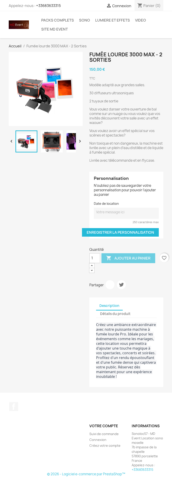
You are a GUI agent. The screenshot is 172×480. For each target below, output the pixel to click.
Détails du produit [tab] (115, 313)
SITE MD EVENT (54, 29)
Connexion (97, 440)
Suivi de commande (104, 434)
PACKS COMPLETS (57, 20)
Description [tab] (109, 305)
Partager (109, 284)
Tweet (121, 284)
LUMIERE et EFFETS (112, 20)
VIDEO (140, 20)
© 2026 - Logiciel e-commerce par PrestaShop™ (86, 474)
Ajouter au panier (128, 258)
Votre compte (103, 425)
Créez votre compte (104, 445)
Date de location (106, 203)
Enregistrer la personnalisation (120, 232)
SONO (84, 20)
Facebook (13, 406)
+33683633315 (48, 5)
